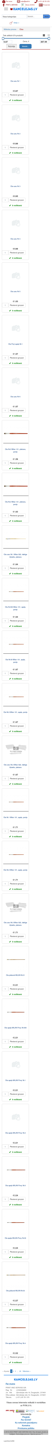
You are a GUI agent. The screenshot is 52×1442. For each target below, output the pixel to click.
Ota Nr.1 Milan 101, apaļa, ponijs (15, 817)
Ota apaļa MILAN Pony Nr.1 (15, 1080)
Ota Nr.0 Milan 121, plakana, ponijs (15, 450)
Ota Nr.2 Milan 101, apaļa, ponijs (15, 870)
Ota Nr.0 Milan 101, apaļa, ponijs (15, 712)
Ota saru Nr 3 (15, 186)
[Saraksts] (48, 35)
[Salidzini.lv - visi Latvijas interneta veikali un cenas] (20, 1410)
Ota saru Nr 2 (15, 133)
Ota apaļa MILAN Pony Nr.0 (15, 1185)
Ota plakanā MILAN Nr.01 (15, 975)
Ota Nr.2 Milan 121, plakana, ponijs (15, 503)
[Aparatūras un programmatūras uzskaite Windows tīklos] (40, 1410)
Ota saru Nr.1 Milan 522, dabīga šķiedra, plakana (15, 555)
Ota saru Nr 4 (15, 239)
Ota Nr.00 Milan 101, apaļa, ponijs (15, 660)
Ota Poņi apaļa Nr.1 (15, 344)
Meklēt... (25, 46)
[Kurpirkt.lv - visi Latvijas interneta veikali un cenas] (30, 1410)
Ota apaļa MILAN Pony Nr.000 (15, 1027)
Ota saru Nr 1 (15, 81)
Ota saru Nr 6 (15, 396)
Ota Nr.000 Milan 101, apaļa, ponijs (15, 608)
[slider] (3, 38)
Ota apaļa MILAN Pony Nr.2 (15, 1133)
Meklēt (47, 16)
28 (20, 1371)
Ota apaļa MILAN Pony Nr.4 (15, 1343)
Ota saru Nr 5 (15, 291)
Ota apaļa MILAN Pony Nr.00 (15, 1238)
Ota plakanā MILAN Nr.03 (15, 1290)
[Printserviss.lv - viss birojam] (10, 1410)
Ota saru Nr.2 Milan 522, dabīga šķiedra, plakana (15, 765)
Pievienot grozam (17, 95)
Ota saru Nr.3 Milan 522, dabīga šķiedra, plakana (15, 923)
